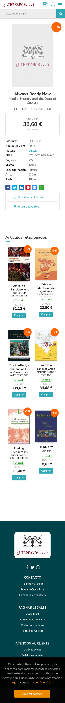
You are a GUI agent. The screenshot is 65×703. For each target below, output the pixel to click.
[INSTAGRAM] (38, 567)
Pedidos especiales (32, 655)
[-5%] (19, 264)
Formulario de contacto (32, 595)
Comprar (19, 315)
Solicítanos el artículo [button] (31, 197)
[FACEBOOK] (27, 567)
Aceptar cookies (32, 694)
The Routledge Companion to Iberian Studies (19, 367)
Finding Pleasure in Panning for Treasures (19, 450)
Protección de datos (32, 625)
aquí (14, 682)
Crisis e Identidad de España (46, 286)
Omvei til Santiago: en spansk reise (18, 287)
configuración (44, 682)
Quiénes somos (32, 649)
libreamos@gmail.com (32, 589)
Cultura (33, 150)
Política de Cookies (32, 631)
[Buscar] (60, 13)
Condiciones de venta (32, 619)
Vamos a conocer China (46, 367)
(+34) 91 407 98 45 (32, 583)
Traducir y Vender (46, 448)
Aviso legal (32, 614)
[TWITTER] (32, 567)
